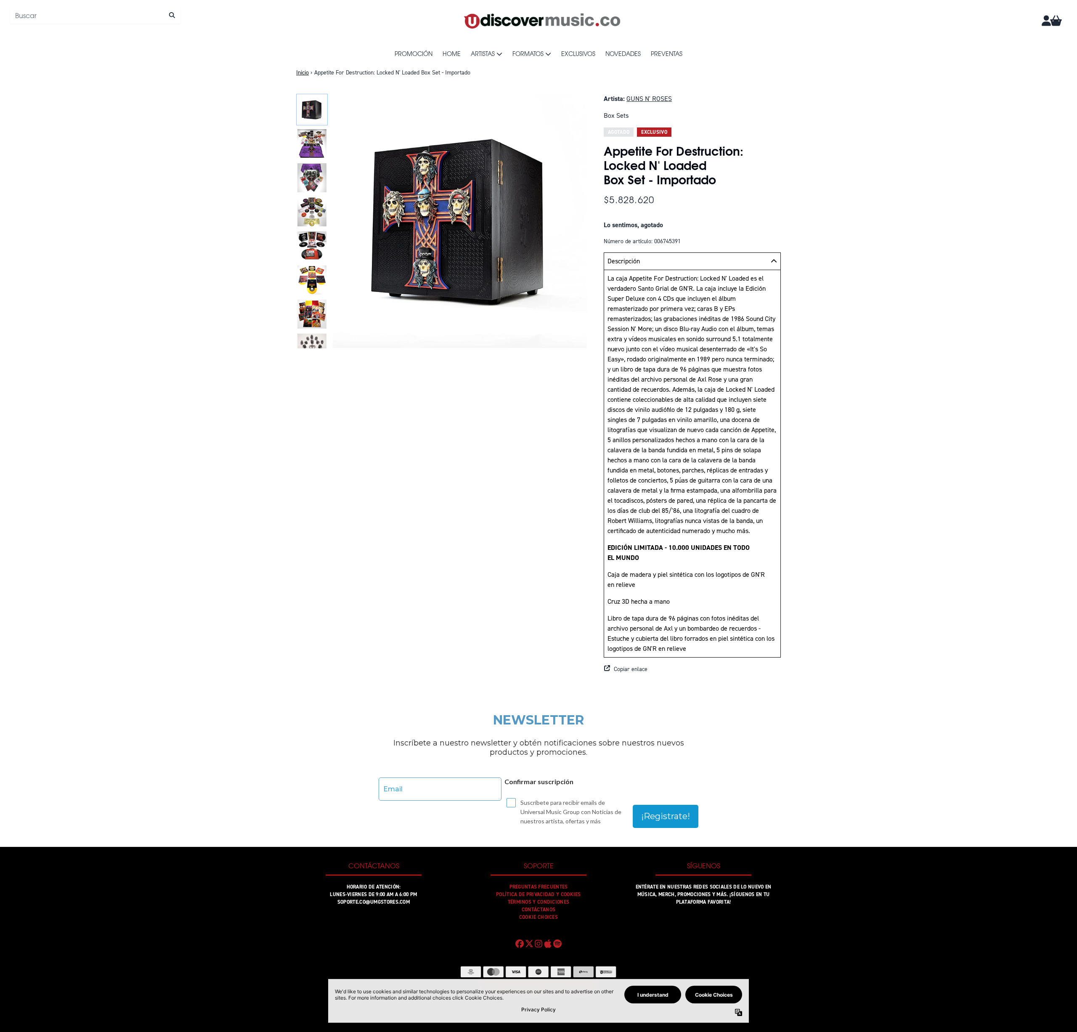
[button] (692, 669)
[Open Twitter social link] (528, 943)
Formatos (528, 53)
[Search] (171, 15)
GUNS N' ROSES (649, 98)
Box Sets (616, 115)
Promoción (413, 53)
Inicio (302, 73)
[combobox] (95, 15)
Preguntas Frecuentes (538, 886)
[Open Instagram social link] (538, 943)
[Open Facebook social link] (519, 943)
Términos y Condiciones (539, 902)
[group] (311, 109)
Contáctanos (538, 909)
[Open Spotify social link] (557, 943)
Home (452, 53)
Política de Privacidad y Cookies (538, 894)
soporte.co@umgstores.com (373, 902)
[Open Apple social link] (547, 943)
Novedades (623, 53)
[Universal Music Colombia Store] (541, 20)
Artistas (483, 53)
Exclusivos (578, 53)
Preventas (666, 53)
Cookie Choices (538, 917)
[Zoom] (460, 221)
